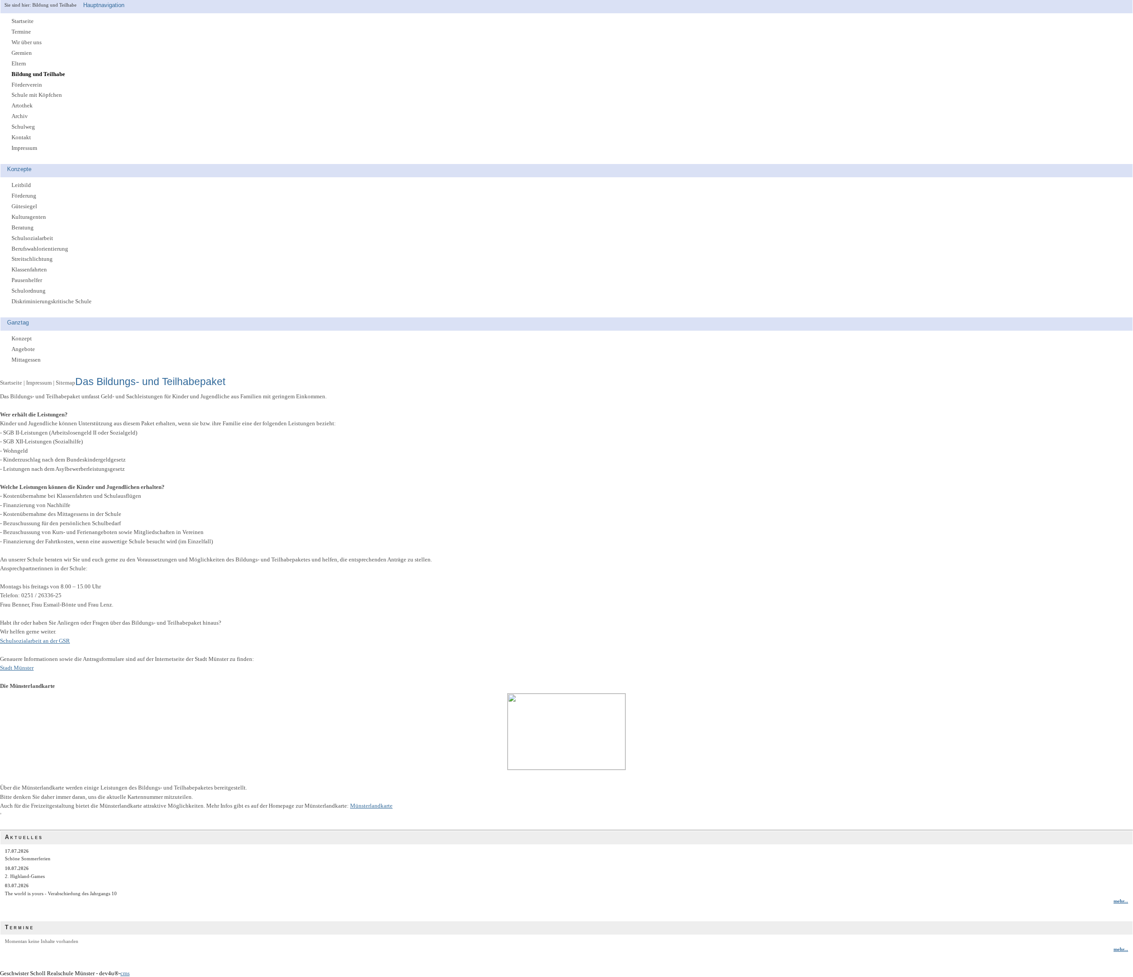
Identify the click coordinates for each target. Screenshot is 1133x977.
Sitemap (65, 383)
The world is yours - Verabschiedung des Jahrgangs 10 (61, 893)
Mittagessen (26, 360)
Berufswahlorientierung (40, 249)
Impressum (24, 148)
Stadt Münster (17, 668)
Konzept (22, 339)
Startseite (23, 21)
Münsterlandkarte (371, 806)
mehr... (1121, 901)
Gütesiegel (24, 206)
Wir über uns (27, 42)
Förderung (24, 196)
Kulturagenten (29, 217)
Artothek (22, 106)
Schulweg (23, 127)
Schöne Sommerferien (27, 858)
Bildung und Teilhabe (38, 74)
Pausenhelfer (27, 280)
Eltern (19, 64)
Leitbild (21, 185)
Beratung (23, 228)
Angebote (23, 349)
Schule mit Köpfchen (37, 95)
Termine (21, 32)
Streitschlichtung (32, 259)
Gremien (22, 53)
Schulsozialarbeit (32, 238)
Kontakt (21, 137)
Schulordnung (29, 291)
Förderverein (27, 85)
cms (125, 973)
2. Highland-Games (25, 876)
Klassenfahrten (29, 270)
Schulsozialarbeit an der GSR (35, 641)
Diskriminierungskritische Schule (52, 301)
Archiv (20, 116)
